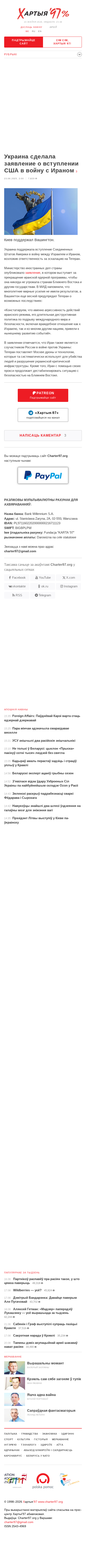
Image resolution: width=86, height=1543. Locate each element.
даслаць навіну (31, 27)
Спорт (8, 1439)
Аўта (60, 1445)
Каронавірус (13, 1456)
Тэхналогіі (28, 1445)
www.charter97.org (50, 1501)
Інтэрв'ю (10, 1445)
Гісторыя (41, 1439)
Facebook (19, 577)
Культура (23, 1439)
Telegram (45, 595)
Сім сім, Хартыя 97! (62, 42)
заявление (32, 272)
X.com (70, 577)
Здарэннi (67, 1434)
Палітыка (10, 1434)
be (27, 31)
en (40, 31)
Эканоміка (49, 1434)
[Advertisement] (43, 106)
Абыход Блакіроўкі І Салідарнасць (48, 1450)
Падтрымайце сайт (23, 42)
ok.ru (44, 586)
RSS (19, 595)
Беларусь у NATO (38, 1456)
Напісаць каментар (43, 435)
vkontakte (19, 586)
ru (33, 31)
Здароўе (46, 1445)
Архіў (53, 27)
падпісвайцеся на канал (43, 415)
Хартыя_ (43, 13)
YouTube (45, 577)
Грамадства (29, 1434)
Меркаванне (13, 1356)
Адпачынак (12, 1450)
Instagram (71, 586)
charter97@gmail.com (18, 1522)
